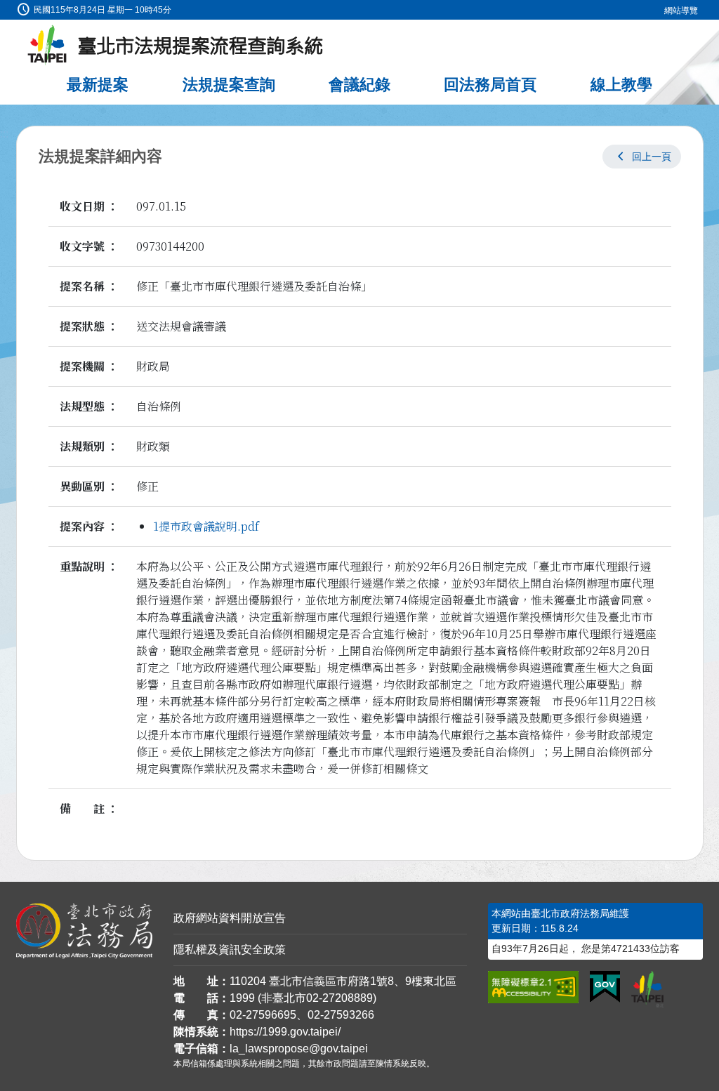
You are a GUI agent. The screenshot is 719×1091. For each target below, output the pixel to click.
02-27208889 (339, 998)
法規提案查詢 (229, 84)
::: (4, 8)
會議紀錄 (359, 84)
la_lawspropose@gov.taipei (299, 1048)
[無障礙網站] (533, 987)
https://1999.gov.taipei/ (285, 1032)
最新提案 (97, 84)
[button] (641, 156)
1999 (242, 998)
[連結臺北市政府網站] (647, 989)
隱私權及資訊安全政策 (229, 950)
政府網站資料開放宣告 (229, 918)
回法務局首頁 (490, 84)
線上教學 (621, 84)
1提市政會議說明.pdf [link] (206, 526)
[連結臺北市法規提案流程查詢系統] (175, 46)
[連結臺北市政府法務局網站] (84, 931)
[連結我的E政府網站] (605, 987)
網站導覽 (681, 10)
